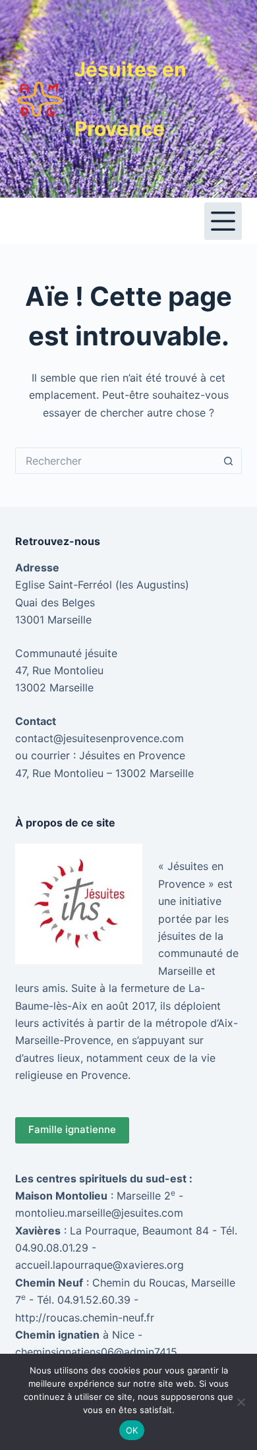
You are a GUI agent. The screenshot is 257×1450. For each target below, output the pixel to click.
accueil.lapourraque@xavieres (89, 1264)
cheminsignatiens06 (64, 1351)
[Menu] (223, 221)
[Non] (240, 1401)
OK (132, 1430)
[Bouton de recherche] (228, 461)
